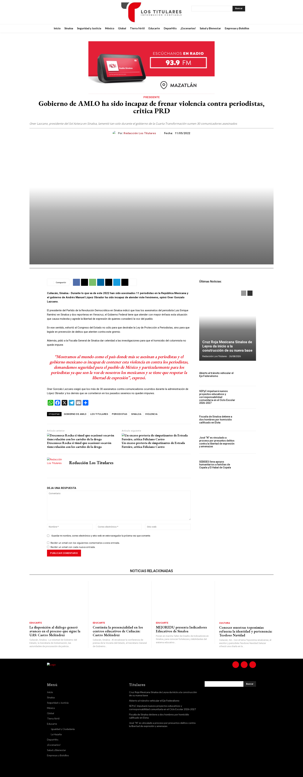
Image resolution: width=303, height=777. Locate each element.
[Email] (108, 282)
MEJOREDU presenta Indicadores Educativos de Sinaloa (181, 629)
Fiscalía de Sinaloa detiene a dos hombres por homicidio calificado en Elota (215, 419)
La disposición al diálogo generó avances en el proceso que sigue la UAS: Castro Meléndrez (54, 631)
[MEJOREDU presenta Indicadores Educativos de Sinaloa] (183, 600)
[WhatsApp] (92, 282)
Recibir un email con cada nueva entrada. (72, 547)
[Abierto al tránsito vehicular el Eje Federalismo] (247, 374)
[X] (78, 12)
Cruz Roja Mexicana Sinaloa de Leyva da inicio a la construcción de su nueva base (227, 346)
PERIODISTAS (119, 414)
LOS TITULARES (99, 414)
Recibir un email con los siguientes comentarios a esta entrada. (85, 542)
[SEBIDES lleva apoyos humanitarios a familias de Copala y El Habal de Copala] (247, 464)
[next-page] (249, 293)
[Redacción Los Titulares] (115, 133)
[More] (133, 282)
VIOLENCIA (151, 414)
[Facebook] (61, 12)
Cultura (224, 623)
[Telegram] (116, 282)
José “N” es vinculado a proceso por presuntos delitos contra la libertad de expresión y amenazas (216, 442)
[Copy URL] (124, 282)
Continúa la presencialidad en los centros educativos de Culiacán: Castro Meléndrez (118, 631)
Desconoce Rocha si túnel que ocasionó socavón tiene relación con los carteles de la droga (79, 445)
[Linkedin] (100, 282)
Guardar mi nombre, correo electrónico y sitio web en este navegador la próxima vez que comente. (101, 535)
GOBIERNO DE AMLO (75, 414)
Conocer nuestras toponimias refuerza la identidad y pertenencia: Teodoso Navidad (245, 631)
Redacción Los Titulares (140, 133)
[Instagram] (70, 12)
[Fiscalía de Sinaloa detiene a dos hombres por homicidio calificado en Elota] (247, 419)
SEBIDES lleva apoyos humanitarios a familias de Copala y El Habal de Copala (215, 464)
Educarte (35, 623)
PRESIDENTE (151, 97)
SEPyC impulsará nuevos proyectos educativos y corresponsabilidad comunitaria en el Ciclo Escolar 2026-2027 (217, 397)
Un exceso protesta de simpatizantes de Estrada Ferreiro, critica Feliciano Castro (153, 445)
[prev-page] (243, 293)
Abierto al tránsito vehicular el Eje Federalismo (216, 374)
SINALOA (136, 414)
